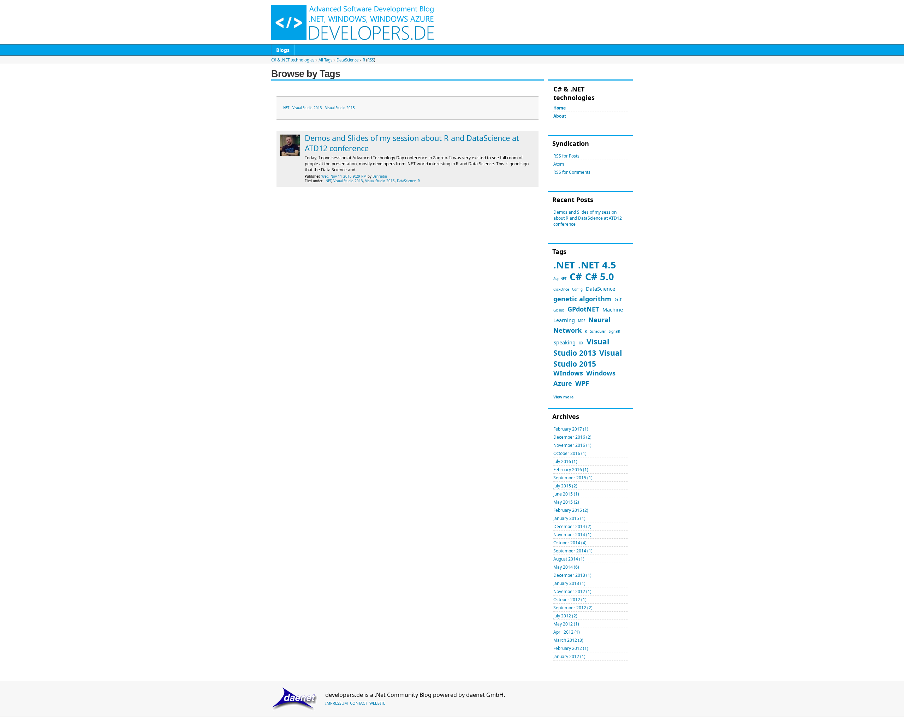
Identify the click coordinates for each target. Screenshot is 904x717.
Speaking (564, 342)
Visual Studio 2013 (307, 108)
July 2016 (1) (565, 461)
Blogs (283, 50)
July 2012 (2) (565, 616)
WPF (582, 383)
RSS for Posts (566, 156)
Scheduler (598, 331)
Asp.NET (559, 279)
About (559, 116)
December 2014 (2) (572, 526)
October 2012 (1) (570, 600)
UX (581, 343)
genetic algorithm (582, 299)
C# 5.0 (599, 276)
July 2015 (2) (565, 486)
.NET (564, 264)
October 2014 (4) (570, 543)
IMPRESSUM (336, 703)
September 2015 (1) (573, 478)
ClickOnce (561, 289)
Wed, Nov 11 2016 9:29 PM (344, 176)
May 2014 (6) (566, 567)
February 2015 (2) (570, 510)
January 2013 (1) (569, 583)
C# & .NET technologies (292, 60)
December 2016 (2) (572, 437)
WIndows (568, 373)
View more (563, 397)
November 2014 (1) (572, 535)
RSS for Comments (571, 172)
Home (559, 108)
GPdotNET (583, 309)
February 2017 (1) (570, 429)
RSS (370, 60)
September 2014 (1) (573, 551)
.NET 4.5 (597, 264)
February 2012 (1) (570, 648)
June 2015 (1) (566, 494)
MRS (581, 321)
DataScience (347, 60)
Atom (558, 164)
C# (576, 276)
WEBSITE (377, 703)
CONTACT (358, 703)
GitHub (558, 310)
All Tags (325, 60)
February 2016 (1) (570, 470)
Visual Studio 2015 (340, 108)
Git (618, 299)
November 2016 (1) (572, 445)
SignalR (614, 331)
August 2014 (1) (568, 559)
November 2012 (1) (572, 591)
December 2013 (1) (572, 575)
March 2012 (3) (568, 640)
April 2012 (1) (566, 632)
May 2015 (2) (566, 502)
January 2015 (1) (569, 518)
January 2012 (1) (569, 656)
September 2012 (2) (573, 608)
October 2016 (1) (570, 453)
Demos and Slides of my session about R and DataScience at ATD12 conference (587, 218)
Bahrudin (380, 176)
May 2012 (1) (566, 624)
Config (577, 289)
